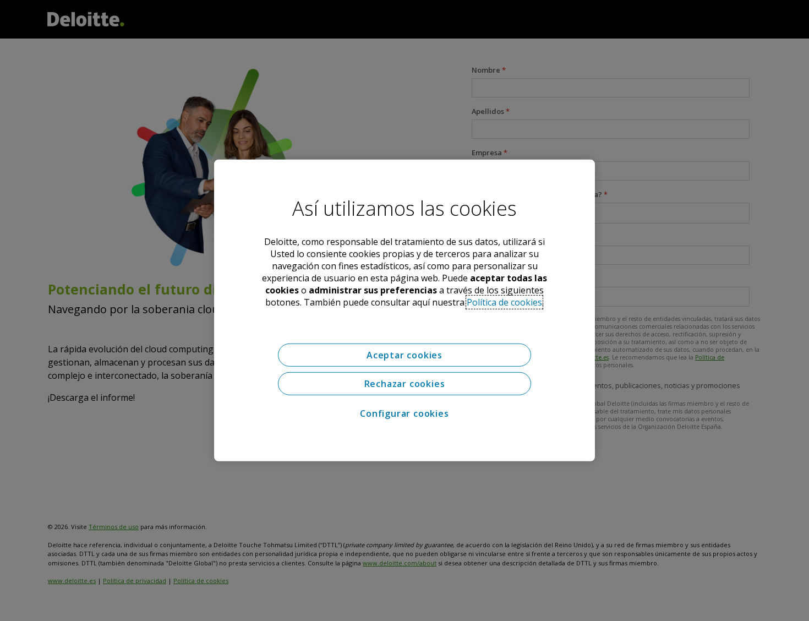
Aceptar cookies (404, 355)
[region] (404, 310)
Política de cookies (504, 302)
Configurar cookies (404, 413)
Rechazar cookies (404, 384)
